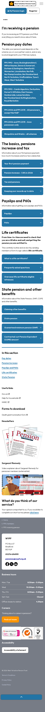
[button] (21, 697)
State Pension (8, 377)
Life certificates (9, 372)
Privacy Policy (7, 680)
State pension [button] (10, 318)
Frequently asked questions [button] (17, 267)
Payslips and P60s (10, 367)
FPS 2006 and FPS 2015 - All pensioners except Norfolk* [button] (22, 111)
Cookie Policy (6, 685)
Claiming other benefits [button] (15, 309)
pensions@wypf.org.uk (15, 559)
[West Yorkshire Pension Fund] (22, 3)
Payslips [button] (8, 213)
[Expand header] (41, 3)
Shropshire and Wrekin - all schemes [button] (20, 134)
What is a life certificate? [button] (16, 258)
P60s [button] (6, 222)
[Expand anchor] (5, 19)
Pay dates (6, 358)
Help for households (10, 398)
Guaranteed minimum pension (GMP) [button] (21, 327)
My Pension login (16, 11)
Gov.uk (5, 394)
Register (33, 11)
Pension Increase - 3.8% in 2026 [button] (18, 173)
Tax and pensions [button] (12, 182)
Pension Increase (10, 363)
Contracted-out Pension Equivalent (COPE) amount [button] (20, 338)
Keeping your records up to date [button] (19, 191)
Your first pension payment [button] (16, 163)
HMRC (4, 402)
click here (34, 512)
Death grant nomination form (14, 415)
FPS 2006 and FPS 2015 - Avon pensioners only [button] (18, 123)
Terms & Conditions (8, 675)
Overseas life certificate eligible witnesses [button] (19, 278)
